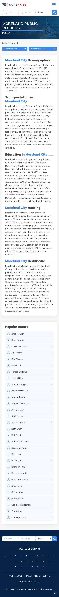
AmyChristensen (19, 390)
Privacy (28, 576)
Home (10, 576)
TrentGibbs (17, 378)
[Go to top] (55, 593)
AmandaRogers (19, 384)
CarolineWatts (18, 517)
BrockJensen (17, 333)
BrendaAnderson (20, 479)
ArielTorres (17, 416)
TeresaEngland (19, 371)
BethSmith (16, 428)
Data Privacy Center (29, 581)
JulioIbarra (16, 352)
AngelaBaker (18, 397)
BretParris (16, 485)
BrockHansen (18, 492)
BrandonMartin (19, 473)
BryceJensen (17, 498)
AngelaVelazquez (20, 403)
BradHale (16, 454)
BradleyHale (17, 460)
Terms (37, 576)
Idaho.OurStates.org (14, 4)
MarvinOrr (16, 365)
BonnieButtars (18, 447)
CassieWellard (18, 346)
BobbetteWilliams (20, 441)
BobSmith (16, 435)
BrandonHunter (19, 466)
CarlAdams (17, 511)
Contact (47, 576)
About (19, 576)
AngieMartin (17, 409)
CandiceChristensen (21, 504)
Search (54, 12)
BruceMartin (17, 340)
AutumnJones (18, 422)
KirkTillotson (17, 359)
